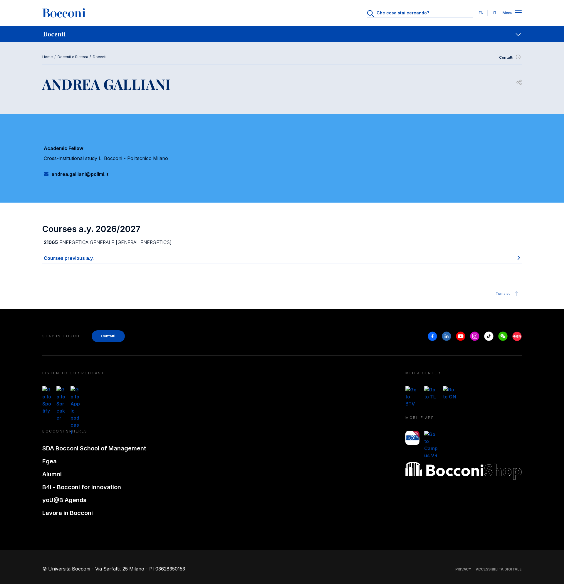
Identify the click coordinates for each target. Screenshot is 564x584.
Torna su (503, 293)
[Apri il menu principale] (518, 13)
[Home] (64, 13)
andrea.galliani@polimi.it (79, 174)
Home (47, 57)
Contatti (506, 57)
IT (494, 13)
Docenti (99, 57)
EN (481, 13)
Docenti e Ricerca (73, 57)
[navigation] (282, 34)
